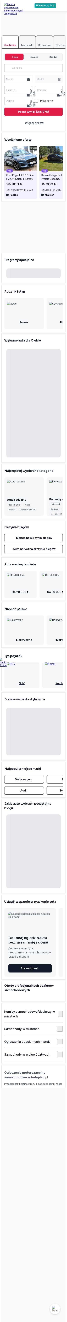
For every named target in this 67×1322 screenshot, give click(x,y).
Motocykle (27, 45)
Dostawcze (44, 45)
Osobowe (10, 45)
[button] (18, 79)
